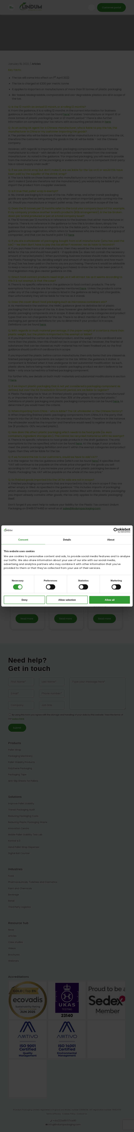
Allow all (110, 599)
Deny (24, 599)
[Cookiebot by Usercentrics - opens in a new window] (116, 530)
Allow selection (67, 599)
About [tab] (110, 539)
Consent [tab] (23, 539)
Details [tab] (67, 539)
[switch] (50, 587)
